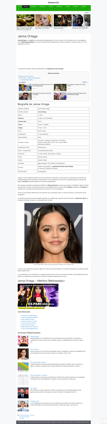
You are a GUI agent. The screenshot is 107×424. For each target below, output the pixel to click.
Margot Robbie (34, 336)
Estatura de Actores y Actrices (26, 415)
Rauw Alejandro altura (27, 319)
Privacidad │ (77, 422)
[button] (18, 9)
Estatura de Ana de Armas (29, 321)
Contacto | (48, 422)
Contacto (83, 6)
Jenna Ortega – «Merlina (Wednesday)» (29, 78)
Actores (26, 6)
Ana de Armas (34, 349)
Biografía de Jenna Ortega (25, 76)
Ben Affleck (33, 388)
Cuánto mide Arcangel (27, 325)
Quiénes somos (85, 422)
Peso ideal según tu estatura (38, 375)
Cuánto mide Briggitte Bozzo (29, 328)
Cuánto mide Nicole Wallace (29, 317)
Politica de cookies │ (68, 422)
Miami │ (61, 422)
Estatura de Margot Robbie (29, 315)
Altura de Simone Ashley (28, 323)
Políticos (67, 6)
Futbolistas (59, 6)
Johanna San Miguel (24, 416)
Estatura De (53, 2)
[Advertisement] (53, 57)
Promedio (75, 6)
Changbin (21, 418)
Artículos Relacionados (26, 80)
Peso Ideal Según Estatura (38, 362)
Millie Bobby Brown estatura (29, 326)
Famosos (51, 6)
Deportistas (42, 6)
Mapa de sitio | (55, 422)
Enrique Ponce (34, 401)
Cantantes (33, 6)
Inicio (19, 6)
